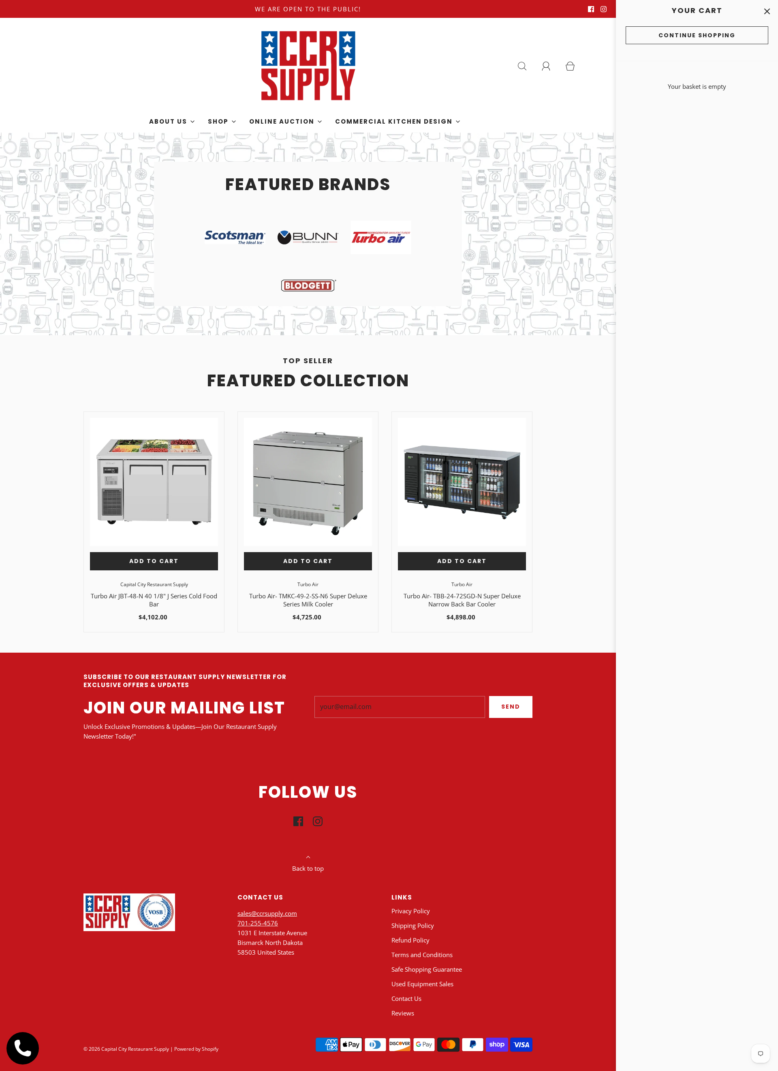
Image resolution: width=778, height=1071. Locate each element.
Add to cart (154, 561)
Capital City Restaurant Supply (154, 584)
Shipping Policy (412, 925)
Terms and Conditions (422, 955)
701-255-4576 (257, 923)
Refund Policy (410, 940)
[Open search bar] (527, 66)
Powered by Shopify (196, 1048)
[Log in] (551, 66)
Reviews (402, 1013)
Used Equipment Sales (422, 984)
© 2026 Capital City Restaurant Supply (126, 1048)
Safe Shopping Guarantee (426, 969)
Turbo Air (307, 584)
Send (510, 707)
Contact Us (406, 998)
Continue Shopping (696, 35)
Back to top (308, 868)
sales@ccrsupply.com (267, 913)
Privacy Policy (410, 911)
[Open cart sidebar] (767, 11)
